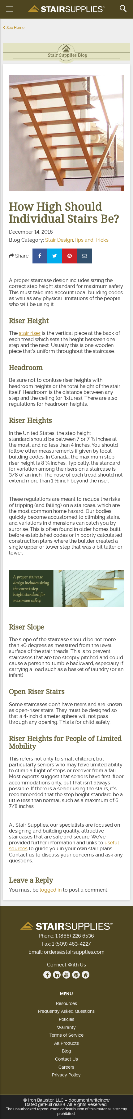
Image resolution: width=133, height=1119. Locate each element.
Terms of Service (66, 1035)
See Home (15, 27)
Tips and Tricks (91, 240)
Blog (66, 1050)
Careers (66, 1067)
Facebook (47, 975)
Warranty (66, 1027)
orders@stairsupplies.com (74, 952)
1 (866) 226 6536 (74, 936)
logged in (51, 890)
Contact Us (66, 1059)
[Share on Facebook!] (39, 256)
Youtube (66, 975)
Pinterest (76, 975)
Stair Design (59, 240)
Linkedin (57, 975)
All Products (66, 1043)
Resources (66, 1003)
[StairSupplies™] (66, 9)
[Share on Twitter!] (54, 256)
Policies (66, 1019)
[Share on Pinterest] (69, 256)
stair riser (30, 333)
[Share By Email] (84, 256)
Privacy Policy (66, 1074)
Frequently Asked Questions (66, 1011)
